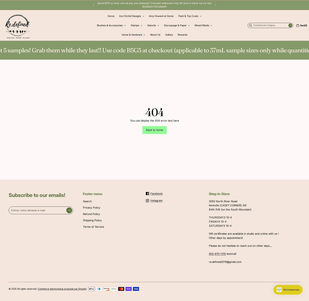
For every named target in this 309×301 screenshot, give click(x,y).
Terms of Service (93, 226)
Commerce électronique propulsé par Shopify (62, 288)
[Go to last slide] (93, 5)
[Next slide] (215, 5)
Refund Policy (91, 214)
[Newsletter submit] (69, 210)
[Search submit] (290, 25)
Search (87, 201)
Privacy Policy (91, 207)
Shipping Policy (92, 220)
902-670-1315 (217, 253)
